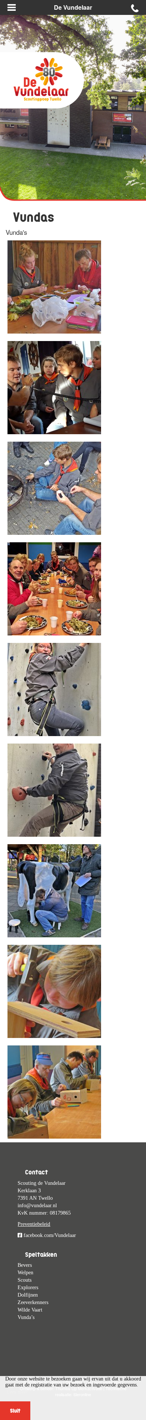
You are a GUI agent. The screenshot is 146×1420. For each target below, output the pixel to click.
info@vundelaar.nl (37, 1205)
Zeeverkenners (33, 1302)
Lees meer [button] (17, 1392)
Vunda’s (26, 1317)
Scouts (24, 1280)
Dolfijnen (28, 1295)
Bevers (25, 1265)
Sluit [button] (15, 1410)
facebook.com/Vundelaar (49, 1235)
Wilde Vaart (30, 1310)
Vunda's (16, 232)
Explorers (28, 1287)
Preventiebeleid (34, 1224)
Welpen (25, 1272)
